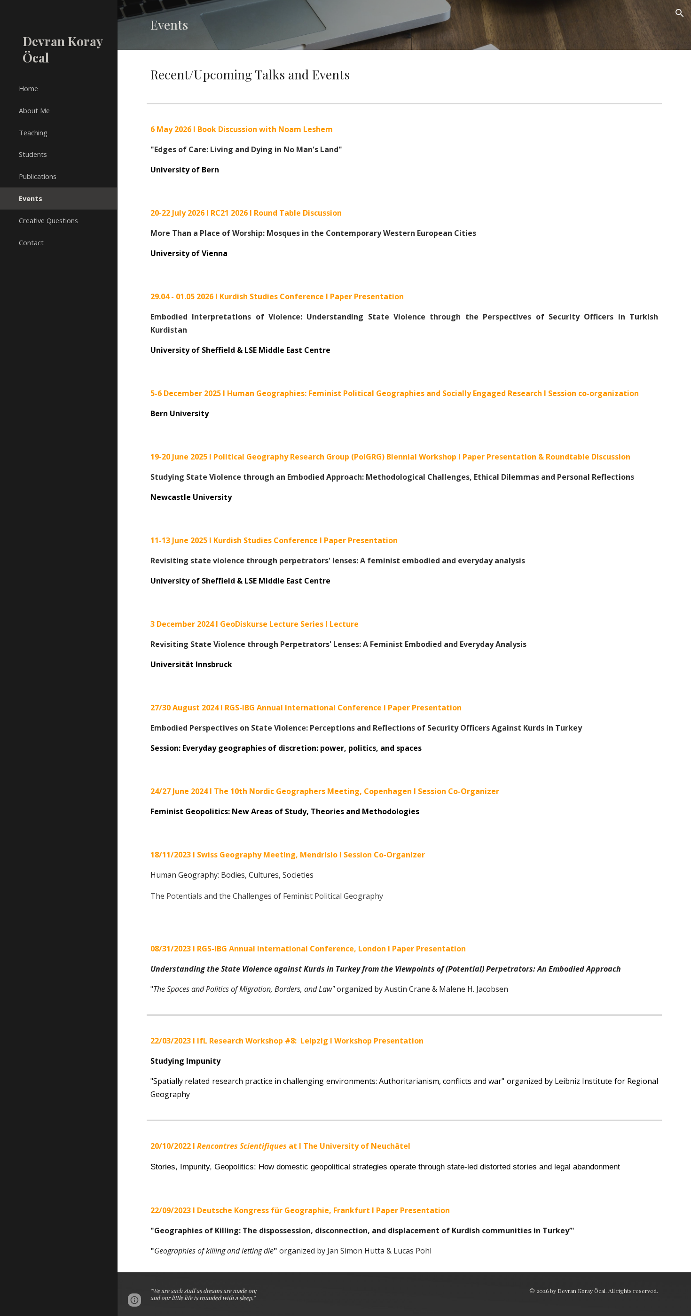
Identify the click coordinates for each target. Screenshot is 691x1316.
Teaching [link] (33, 132)
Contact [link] (31, 242)
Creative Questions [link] (48, 220)
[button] (679, 13)
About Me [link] (34, 110)
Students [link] (33, 154)
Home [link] (28, 88)
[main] (404, 25)
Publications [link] (37, 176)
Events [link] (30, 198)
